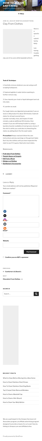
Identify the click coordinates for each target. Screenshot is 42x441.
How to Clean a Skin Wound (12, 398)
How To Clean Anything (13, 4)
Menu (22, 14)
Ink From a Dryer (9, 159)
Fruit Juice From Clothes (11, 154)
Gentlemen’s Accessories (12, 164)
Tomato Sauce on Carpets (12, 156)
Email (5, 231)
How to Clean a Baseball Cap (12, 394)
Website (6, 241)
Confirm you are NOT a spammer (17, 257)
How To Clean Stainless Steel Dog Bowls (17, 386)
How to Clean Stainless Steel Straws (15, 382)
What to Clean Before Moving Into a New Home (19, 378)
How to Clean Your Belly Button (13, 402)
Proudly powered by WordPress (13, 436)
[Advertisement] (17, 41)
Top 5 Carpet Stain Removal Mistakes (16, 390)
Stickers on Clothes (10, 161)
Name (5, 220)
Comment (7, 193)
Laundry (9, 174)
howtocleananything (25, 21)
